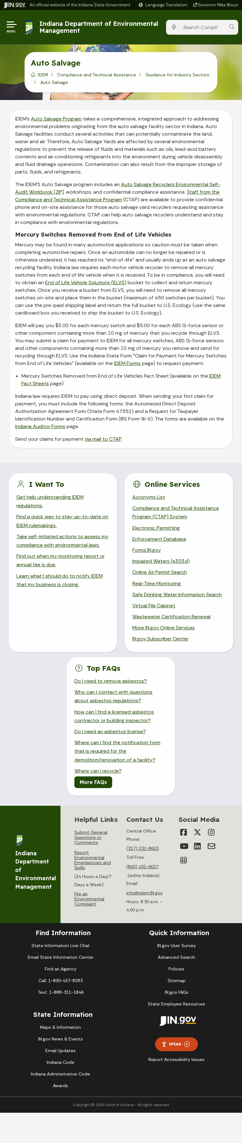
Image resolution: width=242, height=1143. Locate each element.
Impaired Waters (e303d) (161, 561)
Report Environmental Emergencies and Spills (92, 860)
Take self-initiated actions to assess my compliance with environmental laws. (62, 540)
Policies (176, 969)
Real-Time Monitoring (156, 583)
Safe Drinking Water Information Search (177, 594)
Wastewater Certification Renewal (171, 616)
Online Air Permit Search (159, 572)
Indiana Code (60, 1062)
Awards (60, 1085)
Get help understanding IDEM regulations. (50, 501)
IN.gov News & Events (60, 1039)
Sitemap (177, 980)
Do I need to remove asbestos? (110, 681)
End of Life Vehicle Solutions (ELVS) (85, 282)
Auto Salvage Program (56, 118)
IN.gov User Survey (176, 945)
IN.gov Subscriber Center (160, 638)
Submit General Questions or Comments (90, 837)
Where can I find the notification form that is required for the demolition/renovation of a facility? (117, 751)
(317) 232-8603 (142, 848)
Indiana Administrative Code (60, 1074)
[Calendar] (184, 860)
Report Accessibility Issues (176, 1059)
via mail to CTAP (103, 439)
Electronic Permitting (156, 528)
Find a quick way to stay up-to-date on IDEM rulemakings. (62, 520)
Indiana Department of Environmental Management (98, 27)
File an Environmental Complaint (89, 899)
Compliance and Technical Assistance (96, 75)
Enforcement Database (159, 539)
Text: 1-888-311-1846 (61, 992)
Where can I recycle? (98, 771)
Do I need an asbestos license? (110, 731)
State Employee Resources (176, 1004)
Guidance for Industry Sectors (177, 75)
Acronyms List (148, 497)
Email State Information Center (61, 957)
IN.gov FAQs (176, 992)
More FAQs (93, 782)
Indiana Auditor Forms (40, 426)
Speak (175, 1044)
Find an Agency (61, 969)
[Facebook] (184, 832)
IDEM (43, 75)
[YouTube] (184, 846)
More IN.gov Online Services (163, 627)
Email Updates (60, 1050)
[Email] (211, 846)
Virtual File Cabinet (153, 605)
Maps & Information (60, 1027)
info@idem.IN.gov (144, 893)
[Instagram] (211, 832)
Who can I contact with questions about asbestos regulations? (113, 696)
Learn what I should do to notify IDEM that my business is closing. (59, 580)
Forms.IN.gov (146, 550)
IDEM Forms (127, 363)
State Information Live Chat (61, 945)
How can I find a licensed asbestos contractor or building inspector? (114, 716)
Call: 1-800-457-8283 (60, 980)
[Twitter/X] (198, 832)
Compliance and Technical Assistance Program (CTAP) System (175, 512)
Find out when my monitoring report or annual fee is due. (60, 560)
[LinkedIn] (198, 846)
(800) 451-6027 (142, 866)
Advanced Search (176, 957)
